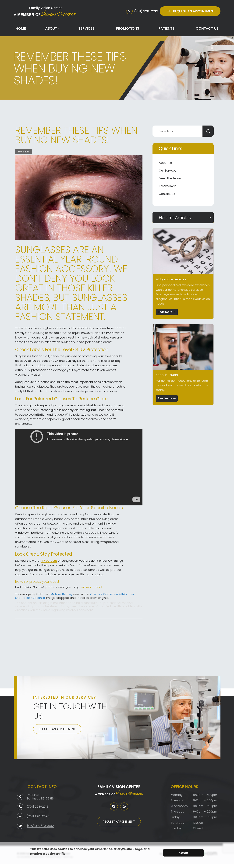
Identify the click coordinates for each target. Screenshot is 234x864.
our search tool (91, 587)
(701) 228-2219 (37, 807)
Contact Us (207, 28)
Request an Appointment (57, 729)
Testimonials (167, 186)
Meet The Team (170, 178)
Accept (183, 853)
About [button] (51, 28)
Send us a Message (40, 826)
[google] (124, 806)
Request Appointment (119, 822)
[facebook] (114, 806)
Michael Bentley (61, 594)
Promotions (127, 28)
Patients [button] (166, 28)
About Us (165, 163)
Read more (165, 312)
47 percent (49, 561)
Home (21, 28)
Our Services (167, 171)
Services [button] (86, 28)
